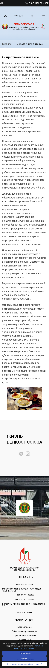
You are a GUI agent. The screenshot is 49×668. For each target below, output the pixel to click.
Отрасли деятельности (24, 635)
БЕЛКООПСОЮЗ (24, 584)
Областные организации (24, 631)
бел (21, 16)
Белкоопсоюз (24, 627)
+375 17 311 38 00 (24, 595)
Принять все (24, 653)
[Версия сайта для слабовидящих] (5, 16)
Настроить (25, 658)
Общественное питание (29, 44)
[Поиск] (32, 16)
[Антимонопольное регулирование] (24, 508)
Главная (7, 44)
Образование (24, 640)
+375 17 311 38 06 (24, 599)
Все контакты (24, 612)
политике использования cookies (28, 647)
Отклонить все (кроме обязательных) (24, 664)
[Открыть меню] (43, 16)
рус (16, 16)
